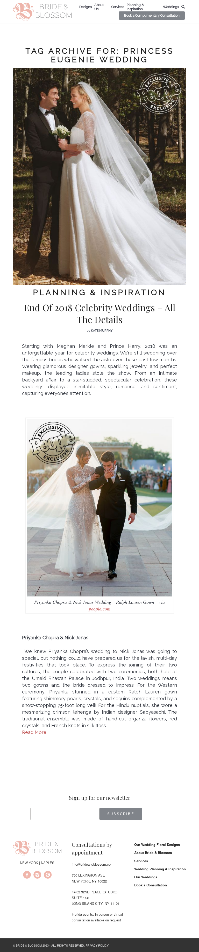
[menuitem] (85, 7)
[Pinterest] (48, 875)
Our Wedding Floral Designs (157, 844)
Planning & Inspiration (99, 292)
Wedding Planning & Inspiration (160, 868)
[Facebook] (27, 875)
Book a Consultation (150, 884)
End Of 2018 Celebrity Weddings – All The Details (99, 313)
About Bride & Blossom (153, 852)
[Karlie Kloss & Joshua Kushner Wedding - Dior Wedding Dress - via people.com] (99, 176)
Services (141, 860)
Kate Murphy (101, 330)
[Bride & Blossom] (37, 849)
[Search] (183, 7)
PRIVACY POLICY (97, 945)
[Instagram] (37, 875)
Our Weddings (145, 876)
